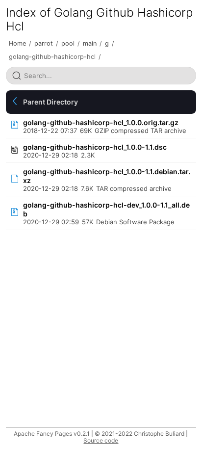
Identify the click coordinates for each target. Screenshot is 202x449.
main (90, 43)
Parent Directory (50, 102)
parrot (43, 43)
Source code (100, 440)
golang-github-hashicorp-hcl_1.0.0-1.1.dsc (95, 147)
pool (68, 43)
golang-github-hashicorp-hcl (52, 56)
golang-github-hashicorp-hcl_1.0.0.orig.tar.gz (100, 122)
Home (17, 43)
